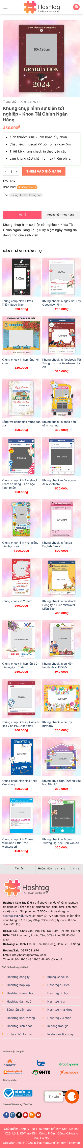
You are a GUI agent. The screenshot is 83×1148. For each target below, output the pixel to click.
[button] (5, 7)
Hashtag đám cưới (19, 1001)
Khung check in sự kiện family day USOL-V (57, 665)
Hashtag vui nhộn (59, 1018)
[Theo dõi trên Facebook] (6, 1115)
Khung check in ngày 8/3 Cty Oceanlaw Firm (61, 302)
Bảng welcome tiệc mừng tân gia (21, 423)
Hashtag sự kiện (58, 985)
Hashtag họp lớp (18, 985)
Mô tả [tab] (22, 214)
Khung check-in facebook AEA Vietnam (59, 482)
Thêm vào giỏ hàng (44, 171)
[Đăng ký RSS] (32, 1115)
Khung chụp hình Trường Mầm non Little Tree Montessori (18, 843)
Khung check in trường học (26, 195)
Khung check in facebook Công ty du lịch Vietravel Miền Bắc (59, 604)
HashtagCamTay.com (51, 1142)
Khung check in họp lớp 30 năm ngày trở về (19, 665)
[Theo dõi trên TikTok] (19, 1115)
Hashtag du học (58, 993)
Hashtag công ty (18, 977)
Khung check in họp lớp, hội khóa (20, 361)
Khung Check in (57, 977)
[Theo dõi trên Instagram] (13, 1115)
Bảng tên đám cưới (19, 1009)
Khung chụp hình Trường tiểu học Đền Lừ (61, 782)
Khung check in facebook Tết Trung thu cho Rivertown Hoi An (61, 363)
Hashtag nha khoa (60, 1009)
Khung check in (31, 101)
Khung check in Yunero (17, 601)
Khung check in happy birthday (57, 723)
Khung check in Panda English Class (57, 544)
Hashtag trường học (20, 993)
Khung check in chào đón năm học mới (59, 423)
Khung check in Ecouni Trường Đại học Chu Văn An (60, 841)
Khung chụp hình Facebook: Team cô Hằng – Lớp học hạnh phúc (20, 484)
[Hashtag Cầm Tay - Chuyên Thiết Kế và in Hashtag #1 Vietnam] (41, 7)
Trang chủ (9, 101)
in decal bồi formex (20, 1034)
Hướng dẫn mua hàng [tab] (60, 214)
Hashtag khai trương (21, 1018)
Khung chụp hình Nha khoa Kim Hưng (19, 782)
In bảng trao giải (58, 1026)
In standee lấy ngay (60, 1034)
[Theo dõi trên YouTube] (38, 1115)
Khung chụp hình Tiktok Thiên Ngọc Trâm (17, 302)
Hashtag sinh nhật (19, 1026)
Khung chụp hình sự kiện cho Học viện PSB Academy (21, 723)
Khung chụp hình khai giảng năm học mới (20, 544)
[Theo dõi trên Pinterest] (25, 1115)
